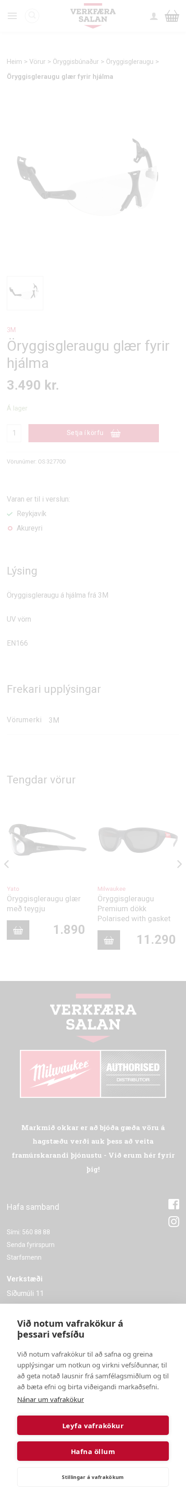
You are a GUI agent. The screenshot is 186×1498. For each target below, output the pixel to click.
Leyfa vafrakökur (93, 1425)
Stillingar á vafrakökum (93, 1477)
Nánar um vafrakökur (50, 1399)
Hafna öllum (93, 1451)
